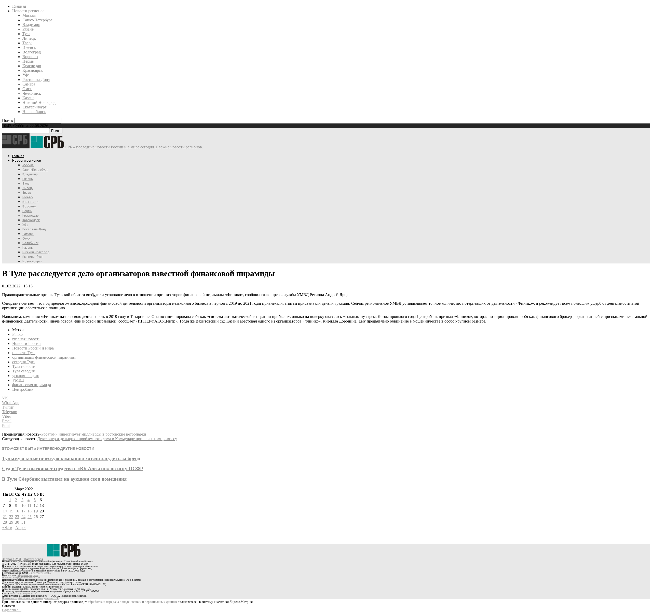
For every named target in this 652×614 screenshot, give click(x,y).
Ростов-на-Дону (36, 79)
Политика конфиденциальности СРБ (21, 577)
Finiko (17, 334)
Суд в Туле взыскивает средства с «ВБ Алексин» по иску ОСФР (72, 468)
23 (17, 516)
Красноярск (32, 70)
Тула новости (23, 366)
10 (23, 505)
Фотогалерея (33, 559)
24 (23, 516)
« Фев (7, 527)
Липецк (29, 38)
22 (11, 516)
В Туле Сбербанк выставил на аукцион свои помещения (64, 479)
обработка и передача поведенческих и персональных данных (132, 602)
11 (29, 505)
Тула (26, 34)
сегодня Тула (23, 362)
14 (5, 511)
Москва (29, 15)
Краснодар (31, 66)
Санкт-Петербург (37, 20)
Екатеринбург (34, 107)
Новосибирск (34, 111)
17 (23, 511)
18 (30, 511)
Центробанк (22, 389)
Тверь (27, 43)
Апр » (20, 527)
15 (11, 511)
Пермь (28, 61)
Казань (28, 98)
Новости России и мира (33, 348)
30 (17, 522)
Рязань (28, 29)
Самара (28, 84)
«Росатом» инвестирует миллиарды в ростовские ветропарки (92, 434)
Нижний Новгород (39, 102)
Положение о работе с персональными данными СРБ (30, 598)
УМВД (18, 380)
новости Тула (23, 353)
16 (17, 511)
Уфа (26, 75)
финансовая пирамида (31, 385)
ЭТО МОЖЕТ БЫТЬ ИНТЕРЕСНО (31, 448)
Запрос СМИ (11, 559)
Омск (27, 89)
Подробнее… (11, 610)
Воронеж (30, 56)
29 (11, 522)
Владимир (31, 24)
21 (5, 516)
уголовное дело (25, 375)
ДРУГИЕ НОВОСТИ (77, 448)
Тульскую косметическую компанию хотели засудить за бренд (71, 458)
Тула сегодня (23, 371)
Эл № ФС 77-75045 (39, 572)
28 (5, 522)
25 (30, 516)
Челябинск (31, 93)
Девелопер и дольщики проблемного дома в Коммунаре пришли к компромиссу (107, 439)
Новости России (26, 343)
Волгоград (31, 52)
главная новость (26, 339)
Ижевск (29, 47)
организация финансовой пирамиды (44, 357)
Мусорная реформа (28, 575)
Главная (19, 6)
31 (23, 522)
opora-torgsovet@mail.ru (23, 593)
